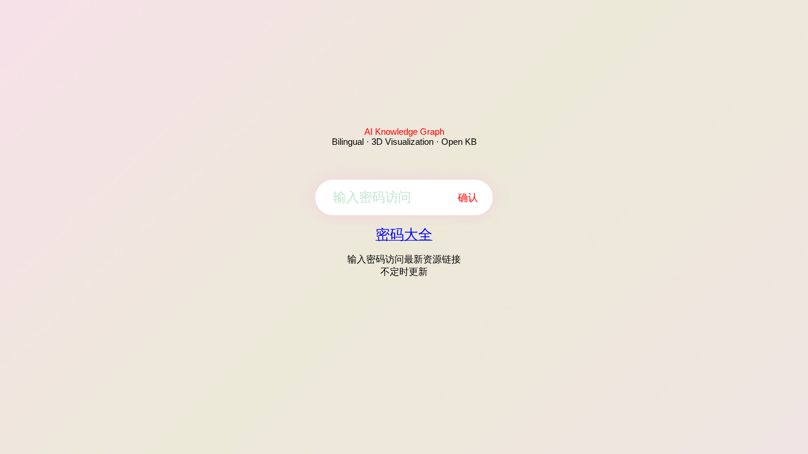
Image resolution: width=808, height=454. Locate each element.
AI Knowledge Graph (404, 132)
